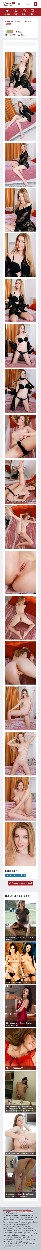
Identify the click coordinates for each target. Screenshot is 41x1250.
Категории (16, 14)
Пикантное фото (10, 4)
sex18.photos (28, 1212)
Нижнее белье (12, 875)
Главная (7, 14)
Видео (24, 14)
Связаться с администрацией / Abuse (17, 1210)
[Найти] (35, 4)
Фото (33, 14)
